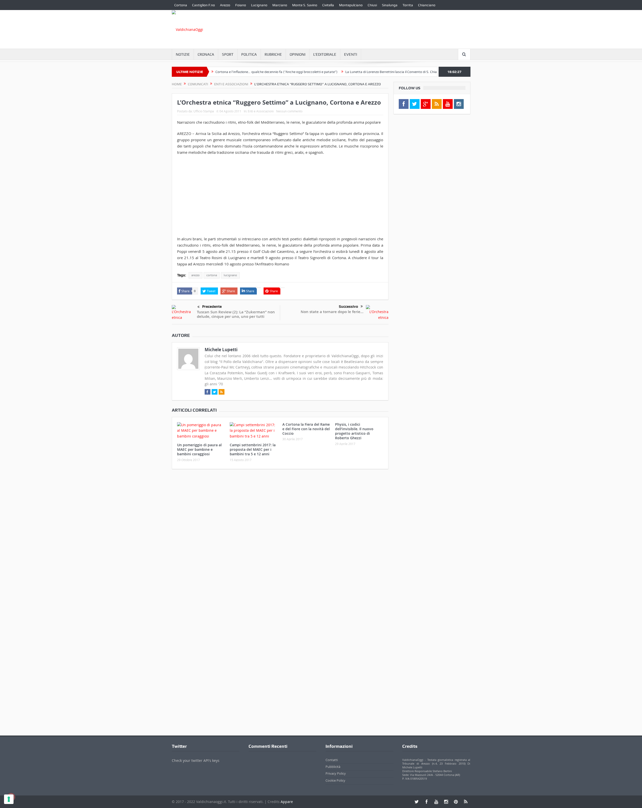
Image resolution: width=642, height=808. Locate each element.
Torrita (408, 5)
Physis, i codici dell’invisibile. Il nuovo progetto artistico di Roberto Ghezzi (354, 431)
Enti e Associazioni (261, 111)
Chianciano (426, 5)
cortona (211, 275)
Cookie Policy (335, 780)
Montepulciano (351, 5)
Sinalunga (389, 5)
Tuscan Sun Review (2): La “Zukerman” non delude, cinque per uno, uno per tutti (236, 314)
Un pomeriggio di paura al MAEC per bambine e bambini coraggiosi (199, 449)
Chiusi (372, 5)
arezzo (195, 275)
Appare (287, 801)
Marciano (279, 5)
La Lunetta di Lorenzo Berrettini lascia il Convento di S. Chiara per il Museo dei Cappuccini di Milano (398, 72)
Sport (227, 54)
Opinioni (297, 54)
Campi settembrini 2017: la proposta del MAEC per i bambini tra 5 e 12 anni (253, 449)
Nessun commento (289, 111)
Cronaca (206, 54)
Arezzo (225, 5)
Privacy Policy (336, 773)
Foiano (240, 5)
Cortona (180, 5)
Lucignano (259, 5)
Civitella (328, 5)
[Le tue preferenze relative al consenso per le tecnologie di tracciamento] (9, 799)
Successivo (348, 306)
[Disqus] (280, 539)
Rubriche (273, 54)
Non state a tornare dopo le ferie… (332, 311)
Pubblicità (333, 766)
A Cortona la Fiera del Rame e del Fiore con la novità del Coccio (306, 429)
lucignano (230, 275)
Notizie (183, 54)
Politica (249, 54)
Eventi (350, 54)
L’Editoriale (324, 54)
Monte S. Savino (304, 5)
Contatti (332, 760)
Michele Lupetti (221, 349)
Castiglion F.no (203, 5)
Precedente (212, 306)
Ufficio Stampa (203, 111)
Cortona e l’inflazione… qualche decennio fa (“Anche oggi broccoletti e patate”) (253, 72)
